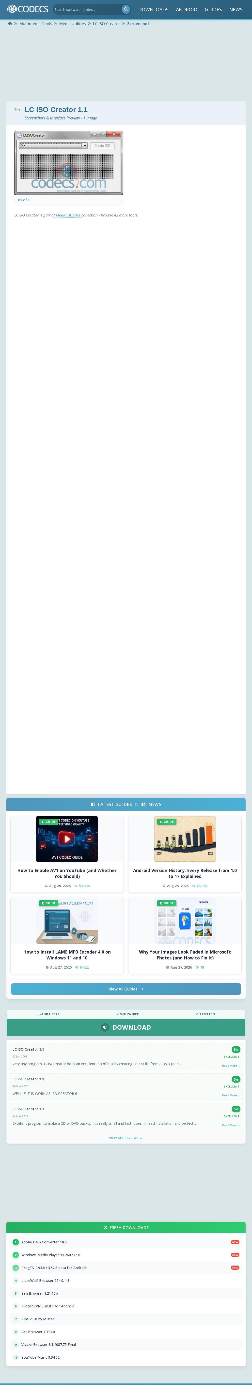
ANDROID (186, 9)
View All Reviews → (126, 1138)
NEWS (236, 9)
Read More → (231, 1065)
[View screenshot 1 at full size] (68, 163)
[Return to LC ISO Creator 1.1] (18, 109)
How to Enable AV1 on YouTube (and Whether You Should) (67, 873)
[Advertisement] (126, 64)
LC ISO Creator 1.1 (28, 1049)
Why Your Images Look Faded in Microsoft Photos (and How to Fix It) (185, 955)
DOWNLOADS (153, 9)
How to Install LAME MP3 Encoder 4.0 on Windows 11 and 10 (67, 955)
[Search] (126, 9)
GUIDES (213, 9)
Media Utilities (68, 215)
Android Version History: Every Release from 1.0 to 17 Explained (185, 873)
